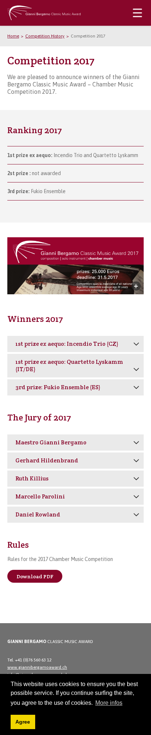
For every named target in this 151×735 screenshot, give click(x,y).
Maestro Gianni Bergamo (50, 442)
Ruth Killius (31, 478)
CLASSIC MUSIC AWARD (50, 641)
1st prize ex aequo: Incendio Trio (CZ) (66, 344)
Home (13, 36)
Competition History (45, 36)
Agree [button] (22, 722)
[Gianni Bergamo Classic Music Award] (44, 8)
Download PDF (35, 576)
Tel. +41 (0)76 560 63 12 (29, 660)
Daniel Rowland (37, 514)
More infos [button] (108, 703)
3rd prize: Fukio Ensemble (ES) (57, 387)
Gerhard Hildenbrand (46, 460)
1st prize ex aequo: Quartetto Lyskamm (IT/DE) (69, 365)
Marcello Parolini (40, 496)
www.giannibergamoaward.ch (37, 667)
